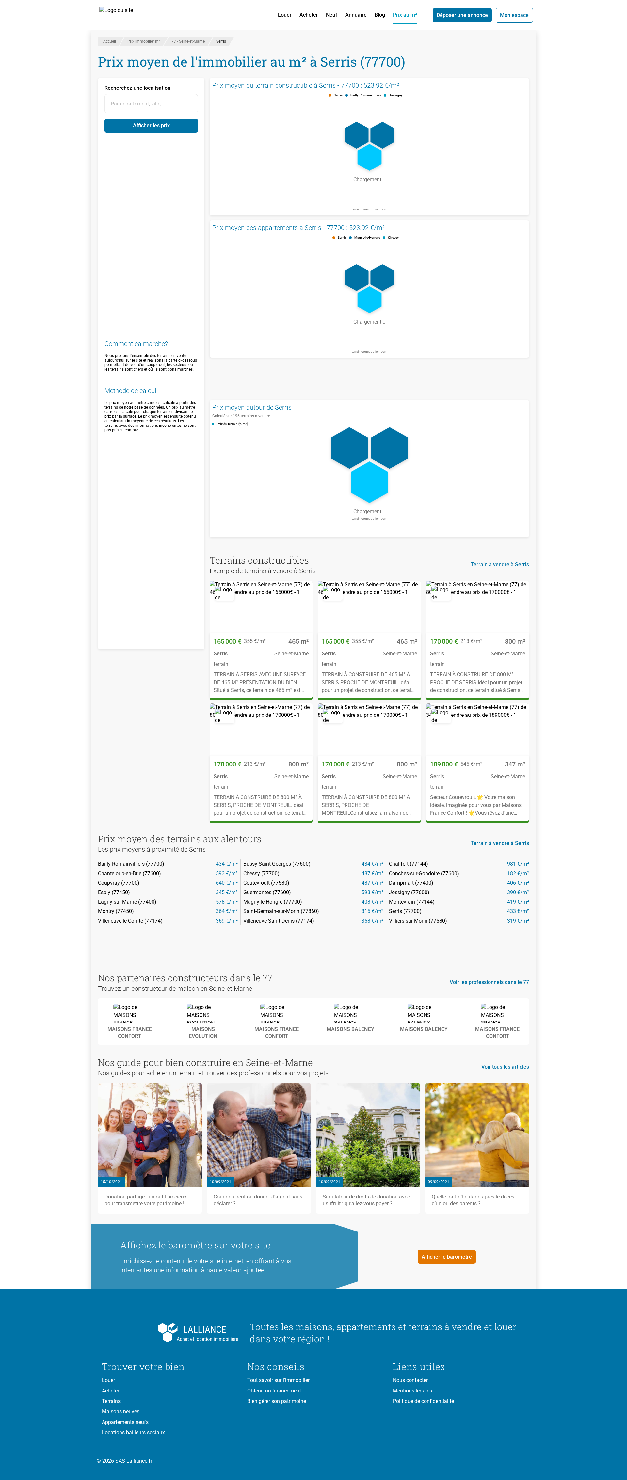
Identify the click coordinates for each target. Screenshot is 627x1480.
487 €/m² (372, 873)
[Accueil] (123, 15)
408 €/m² (372, 902)
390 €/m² (518, 892)
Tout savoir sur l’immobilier (278, 1380)
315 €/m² (372, 911)
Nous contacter (410, 1380)
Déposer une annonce (462, 15)
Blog (380, 15)
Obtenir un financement (274, 1391)
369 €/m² (227, 921)
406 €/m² (518, 883)
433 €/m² (518, 911)
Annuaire (356, 15)
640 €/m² (227, 883)
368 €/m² (372, 921)
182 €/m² (518, 873)
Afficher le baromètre (447, 1257)
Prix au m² (405, 15)
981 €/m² (518, 864)
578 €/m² (227, 902)
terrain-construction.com (369, 209)
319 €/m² (518, 921)
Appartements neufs (125, 1422)
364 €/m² (227, 911)
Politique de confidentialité (423, 1401)
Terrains (111, 1401)
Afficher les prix (151, 125)
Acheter (308, 15)
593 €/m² (227, 873)
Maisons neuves (120, 1411)
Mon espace (514, 15)
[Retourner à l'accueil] (170, 1333)
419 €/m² (518, 902)
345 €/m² (227, 892)
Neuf (331, 15)
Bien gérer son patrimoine (276, 1401)
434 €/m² (227, 864)
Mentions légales (412, 1391)
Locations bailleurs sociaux (133, 1432)
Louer (285, 15)
